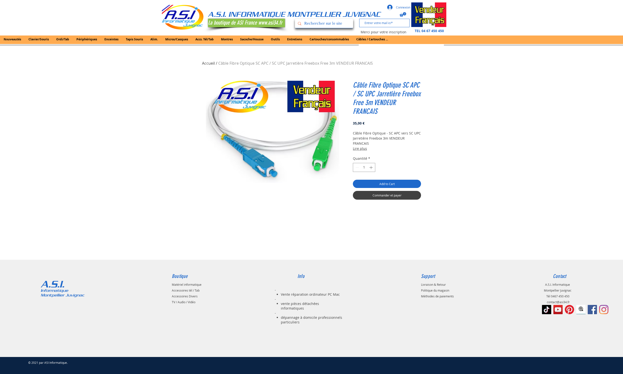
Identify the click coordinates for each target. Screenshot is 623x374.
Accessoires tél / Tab (186, 290)
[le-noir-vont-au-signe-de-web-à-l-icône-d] (581, 309)
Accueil (208, 63)
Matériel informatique (187, 284)
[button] (403, 14)
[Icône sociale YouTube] (558, 309)
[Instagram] (603, 309)
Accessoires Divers (185, 296)
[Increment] (371, 167)
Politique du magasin (435, 290)
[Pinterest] (569, 309)
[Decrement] (357, 167)
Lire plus (360, 148)
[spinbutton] (364, 167)
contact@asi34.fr (558, 302)
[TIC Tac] (546, 309)
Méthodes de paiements (437, 296)
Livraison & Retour (433, 284)
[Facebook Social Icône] (592, 309)
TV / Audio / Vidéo (183, 302)
